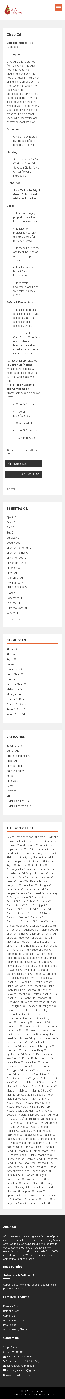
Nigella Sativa (20, 463)
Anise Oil (11, 522)
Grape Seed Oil (15, 669)
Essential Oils (14, 745)
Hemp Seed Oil (15, 674)
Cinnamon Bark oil (17, 562)
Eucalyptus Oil (15, 577)
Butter (10, 775)
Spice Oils (12, 760)
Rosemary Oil (14, 598)
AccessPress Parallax (42, 1394)
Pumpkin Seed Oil (17, 684)
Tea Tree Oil (13, 603)
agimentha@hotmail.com (20, 1365)
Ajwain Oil (12, 517)
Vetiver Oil (12, 613)
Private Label (14, 765)
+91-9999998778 (29, 1361)
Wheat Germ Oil (16, 714)
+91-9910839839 (15, 1351)
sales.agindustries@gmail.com (23, 1370)
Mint (9, 796)
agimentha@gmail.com (19, 1356)
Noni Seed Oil (27, 474)
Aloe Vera (12, 780)
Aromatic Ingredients (19, 755)
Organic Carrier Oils (18, 801)
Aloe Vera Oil (14, 654)
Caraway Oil (13, 537)
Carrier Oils (16, 450)
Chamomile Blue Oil (18, 552)
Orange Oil (13, 593)
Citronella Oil (14, 567)
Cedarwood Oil (15, 542)
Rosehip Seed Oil (16, 709)
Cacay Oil (12, 664)
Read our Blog (13, 1266)
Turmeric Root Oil (17, 608)
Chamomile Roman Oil (20, 547)
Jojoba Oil (12, 679)
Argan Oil (12, 659)
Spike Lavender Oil (17, 587)
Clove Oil (12, 572)
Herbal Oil (12, 786)
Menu (58, 7)
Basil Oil (11, 527)
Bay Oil (11, 532)
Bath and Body (15, 770)
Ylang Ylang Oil (15, 618)
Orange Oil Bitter (16, 699)
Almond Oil (13, 649)
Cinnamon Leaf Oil (17, 557)
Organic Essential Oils (19, 806)
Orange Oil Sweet (17, 704)
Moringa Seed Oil (16, 694)
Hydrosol (12, 791)
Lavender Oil (14, 582)
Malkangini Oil (14, 689)
